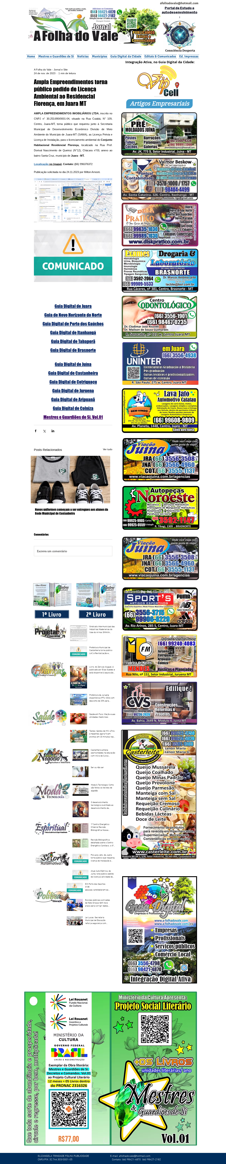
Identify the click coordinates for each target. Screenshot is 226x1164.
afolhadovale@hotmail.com (134, 1156)
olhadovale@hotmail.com (180, 3)
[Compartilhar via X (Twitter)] (44, 431)
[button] (99, 56)
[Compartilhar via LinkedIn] (53, 431)
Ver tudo (107, 449)
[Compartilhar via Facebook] (35, 431)
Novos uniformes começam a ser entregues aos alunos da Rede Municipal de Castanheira (71, 511)
